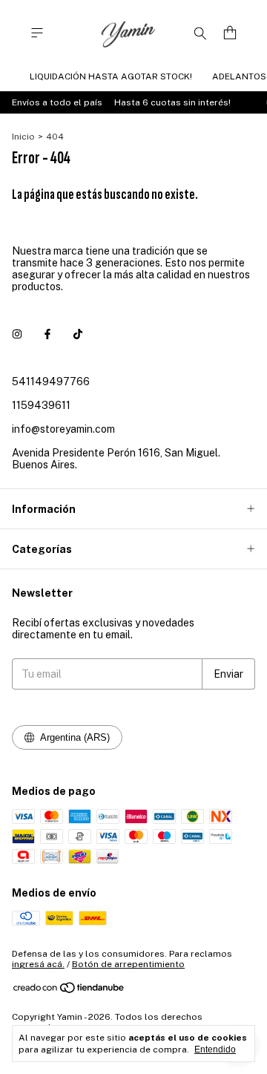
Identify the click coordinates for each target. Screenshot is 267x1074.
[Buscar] (200, 32)
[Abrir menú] (37, 33)
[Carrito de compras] (229, 33)
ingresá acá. (38, 964)
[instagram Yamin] (17, 334)
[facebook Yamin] (47, 334)
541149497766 (51, 381)
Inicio (23, 136)
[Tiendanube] (69, 991)
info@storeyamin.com (63, 429)
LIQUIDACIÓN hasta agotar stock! (111, 76)
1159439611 (41, 405)
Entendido (215, 1049)
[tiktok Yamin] (78, 334)
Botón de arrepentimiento (128, 964)
